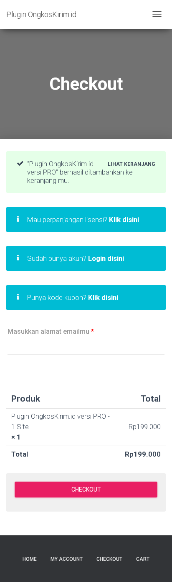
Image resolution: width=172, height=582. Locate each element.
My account (67, 559)
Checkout (109, 559)
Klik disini (124, 219)
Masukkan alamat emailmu (51, 331)
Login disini (106, 258)
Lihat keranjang (131, 164)
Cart (142, 559)
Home (30, 559)
